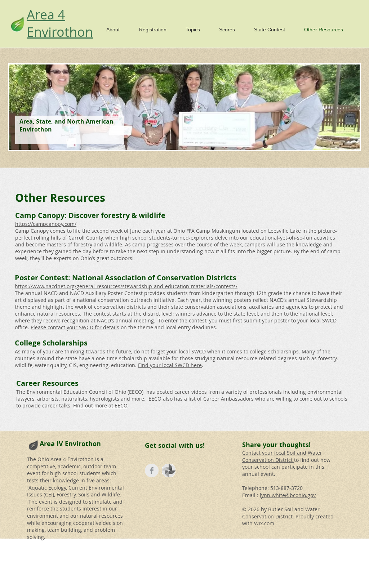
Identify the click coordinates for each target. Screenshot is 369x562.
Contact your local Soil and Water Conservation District (282, 456)
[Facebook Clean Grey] (152, 470)
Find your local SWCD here (170, 365)
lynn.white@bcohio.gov (288, 495)
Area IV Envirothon (70, 443)
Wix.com (264, 523)
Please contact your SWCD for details (75, 327)
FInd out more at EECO (100, 405)
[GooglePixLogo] (168, 470)
